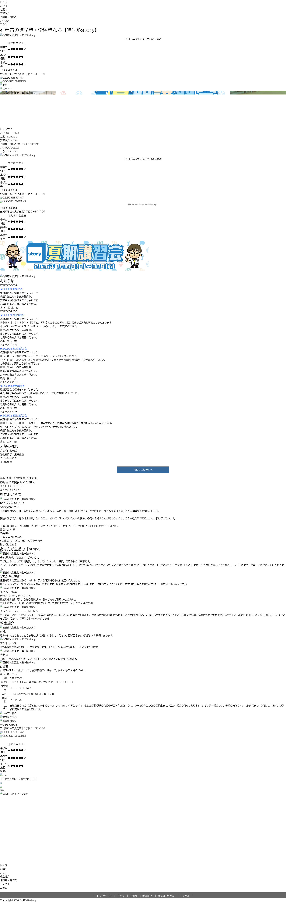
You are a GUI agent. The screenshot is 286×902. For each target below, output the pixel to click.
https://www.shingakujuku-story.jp (32, 693)
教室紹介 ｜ (149, 896)
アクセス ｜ (187, 896)
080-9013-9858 (14, 81)
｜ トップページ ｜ (104, 896)
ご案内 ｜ (136, 896)
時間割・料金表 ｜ (168, 896)
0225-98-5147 (13, 77)
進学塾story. (29, 900)
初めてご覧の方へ (143, 469)
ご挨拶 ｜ (123, 896)
